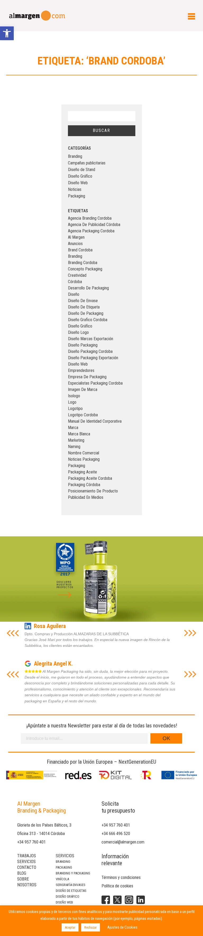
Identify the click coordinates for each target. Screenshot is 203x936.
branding (75, 256)
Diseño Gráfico (80, 176)
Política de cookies (117, 885)
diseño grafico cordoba (87, 319)
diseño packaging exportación (93, 357)
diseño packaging (83, 345)
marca (73, 427)
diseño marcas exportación (90, 338)
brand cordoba (80, 249)
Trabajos (26, 855)
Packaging (76, 196)
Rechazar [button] (90, 927)
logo (72, 402)
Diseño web (64, 902)
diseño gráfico (80, 326)
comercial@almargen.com (123, 842)
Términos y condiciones (121, 877)
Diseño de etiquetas (71, 891)
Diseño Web (78, 182)
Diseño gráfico (67, 896)
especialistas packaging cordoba (95, 383)
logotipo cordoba (83, 414)
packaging (76, 465)
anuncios (75, 243)
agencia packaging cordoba (91, 230)
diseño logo (78, 332)
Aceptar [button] (70, 927)
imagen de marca (82, 389)
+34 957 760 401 (31, 842)
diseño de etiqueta (84, 307)
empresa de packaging (87, 376)
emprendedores (81, 370)
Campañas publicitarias (86, 162)
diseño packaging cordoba (90, 351)
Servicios (26, 861)
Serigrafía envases (70, 885)
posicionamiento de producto (93, 491)
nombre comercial (83, 452)
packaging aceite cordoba (90, 478)
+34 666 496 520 (116, 833)
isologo (74, 395)
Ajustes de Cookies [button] (122, 927)
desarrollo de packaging (88, 288)
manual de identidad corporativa (95, 421)
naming (74, 446)
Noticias (74, 189)
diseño (73, 294)
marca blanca (79, 433)
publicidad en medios (85, 497)
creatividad (77, 275)
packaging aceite (82, 471)
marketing (76, 440)
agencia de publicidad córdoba (94, 224)
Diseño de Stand (81, 169)
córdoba (75, 281)
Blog (21, 873)
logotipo (75, 408)
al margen (76, 237)
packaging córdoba (84, 484)
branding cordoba (82, 262)
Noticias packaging (84, 459)
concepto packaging (85, 268)
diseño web (78, 364)
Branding (75, 156)
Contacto (26, 867)
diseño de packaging (85, 313)
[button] (7, 33)
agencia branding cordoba (90, 218)
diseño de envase (83, 300)
